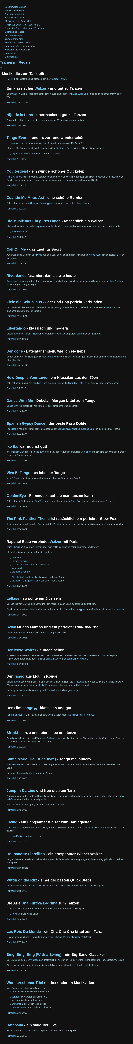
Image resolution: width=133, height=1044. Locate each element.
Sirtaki (12, 733)
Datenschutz (11, 57)
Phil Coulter (12, 176)
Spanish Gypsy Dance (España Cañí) (76, 429)
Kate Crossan (13, 827)
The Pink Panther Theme (28, 518)
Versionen (86, 452)
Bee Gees (42, 383)
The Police (51, 690)
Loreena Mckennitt (16, 143)
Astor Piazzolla (32, 333)
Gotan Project (18, 764)
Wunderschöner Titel (25, 983)
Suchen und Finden (15, 32)
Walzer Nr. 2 (17, 94)
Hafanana (15, 1025)
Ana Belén (53, 356)
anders (76, 690)
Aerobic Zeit (95, 255)
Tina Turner (40, 501)
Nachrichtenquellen (14, 14)
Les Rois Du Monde (24, 931)
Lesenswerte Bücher (15, 7)
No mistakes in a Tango (80, 715)
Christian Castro (38, 203)
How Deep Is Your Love (27, 377)
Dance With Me (20, 400)
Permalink (12, 102)
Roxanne (24, 690)
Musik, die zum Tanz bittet (18, 21)
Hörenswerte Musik (14, 17)
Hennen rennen (19, 1007)
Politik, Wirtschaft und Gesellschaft (22, 24)
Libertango (16, 328)
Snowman (16, 1004)
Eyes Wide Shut (80, 94)
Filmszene (79, 681)
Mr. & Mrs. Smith (64, 148)
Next (13, 1000)
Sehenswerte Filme (14, 10)
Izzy (14, 908)
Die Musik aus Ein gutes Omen (34, 221)
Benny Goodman (34, 960)
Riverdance (16, 275)
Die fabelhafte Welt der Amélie (26, 577)
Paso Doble (12, 429)
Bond (79, 333)
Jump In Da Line (21, 790)
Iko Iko (12, 446)
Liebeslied (89, 827)
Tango (17, 333)
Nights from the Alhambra (24, 153)
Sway (11, 627)
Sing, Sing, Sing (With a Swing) (34, 954)
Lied (29, 120)
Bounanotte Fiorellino (26, 854)
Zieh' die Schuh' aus (24, 302)
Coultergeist (17, 171)
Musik (16, 547)
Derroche (15, 351)
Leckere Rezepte (13, 35)
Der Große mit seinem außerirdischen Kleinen (64, 658)
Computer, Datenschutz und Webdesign (25, 28)
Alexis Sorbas (47, 738)
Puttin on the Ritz (22, 880)
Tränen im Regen (15, 62)
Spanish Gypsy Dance (26, 423)
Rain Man (19, 452)
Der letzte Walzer (21, 650)
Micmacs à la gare (20, 571)
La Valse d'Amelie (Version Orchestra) (30, 564)
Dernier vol (16, 557)
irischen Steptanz (114, 281)
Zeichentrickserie (62, 524)
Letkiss (13, 598)
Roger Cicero (110, 307)
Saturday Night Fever (78, 383)
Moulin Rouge (45, 685)
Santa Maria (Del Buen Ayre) (31, 759)
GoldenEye (16, 496)
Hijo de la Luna (20, 115)
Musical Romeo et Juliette (68, 937)
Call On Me (16, 249)
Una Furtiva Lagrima (21, 836)
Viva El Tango (18, 473)
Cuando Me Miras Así (25, 197)
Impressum (10, 53)
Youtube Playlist (58, 79)
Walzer (40, 88)
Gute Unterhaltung (14, 39)
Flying (12, 822)
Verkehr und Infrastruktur (17, 42)
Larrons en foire (19, 561)
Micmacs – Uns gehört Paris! (25, 580)
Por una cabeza (14, 715)
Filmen (41, 524)
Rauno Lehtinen (72, 609)
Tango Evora (18, 138)
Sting (38, 690)
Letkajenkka (118, 609)
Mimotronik (16, 568)
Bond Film (76, 501)
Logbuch (9, 46)
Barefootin (16, 996)
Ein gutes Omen (42, 226)
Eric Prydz (37, 255)
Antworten (10, 49)
